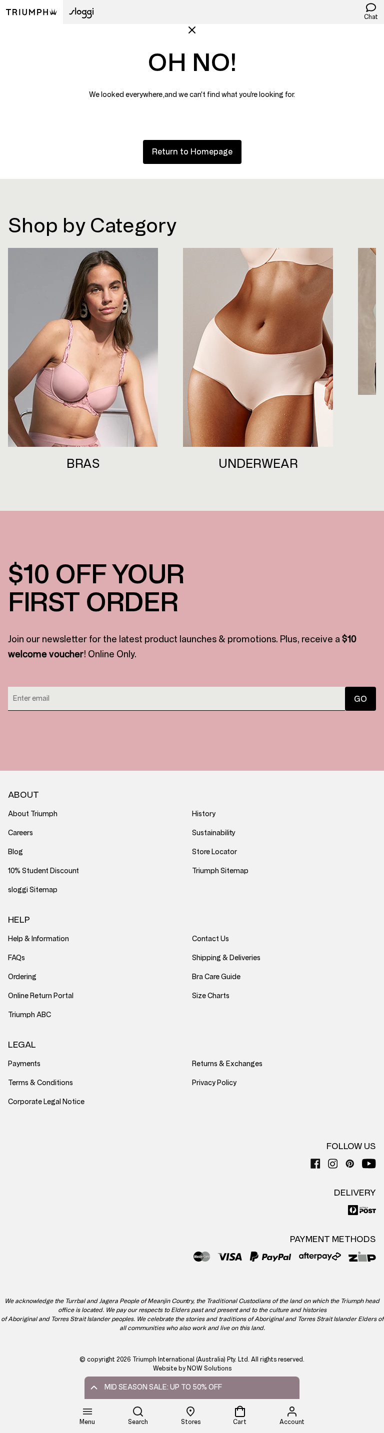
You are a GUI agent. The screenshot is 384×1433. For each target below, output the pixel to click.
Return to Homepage (192, 151)
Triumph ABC (29, 1015)
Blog (15, 852)
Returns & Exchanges (227, 1064)
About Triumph (33, 814)
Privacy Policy (214, 1083)
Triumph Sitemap (220, 871)
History (204, 814)
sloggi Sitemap (33, 890)
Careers (20, 833)
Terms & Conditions (40, 1083)
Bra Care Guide (216, 977)
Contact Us (210, 939)
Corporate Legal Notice (46, 1102)
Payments (24, 1064)
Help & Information (38, 939)
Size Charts (211, 996)
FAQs (16, 958)
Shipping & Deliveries (226, 958)
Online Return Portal (41, 996)
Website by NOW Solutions (192, 1368)
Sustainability (214, 833)
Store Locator (214, 852)
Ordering (22, 977)
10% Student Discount (43, 871)
